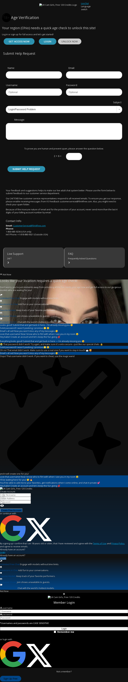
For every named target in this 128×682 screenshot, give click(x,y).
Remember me (65, 631)
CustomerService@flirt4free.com (29, 225)
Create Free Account (11, 510)
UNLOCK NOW (70, 41)
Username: (10, 85)
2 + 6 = (57, 156)
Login (47, 41)
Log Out (85, 3)
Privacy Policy (117, 543)
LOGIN (3, 558)
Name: (11, 68)
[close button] (64, 594)
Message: (19, 119)
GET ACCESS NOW (19, 41)
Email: (71, 68)
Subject (117, 102)
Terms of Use (99, 543)
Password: (70, 85)
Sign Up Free (11, 678)
